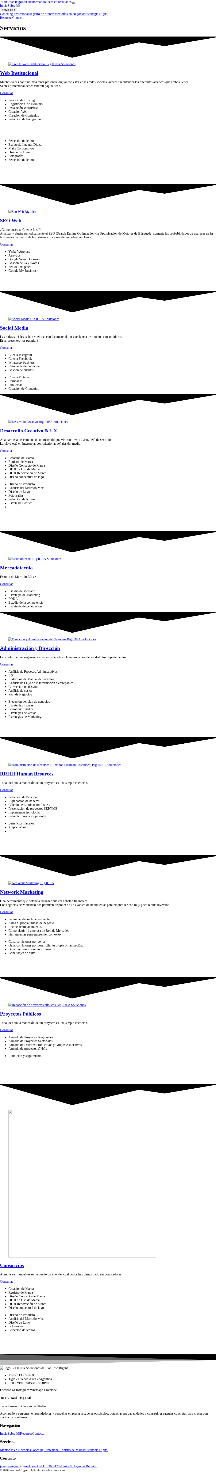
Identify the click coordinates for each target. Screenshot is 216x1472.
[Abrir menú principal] (73, 3)
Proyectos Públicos (20, 1014)
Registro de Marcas (41, 14)
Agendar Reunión (85, 1466)
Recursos (6, 17)
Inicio (4, 5)
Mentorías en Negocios (69, 14)
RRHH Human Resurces (26, 774)
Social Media (14, 328)
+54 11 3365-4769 (48, 1466)
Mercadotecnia (16, 567)
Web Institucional (19, 73)
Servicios (8, 9)
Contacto (18, 17)
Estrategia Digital (96, 14)
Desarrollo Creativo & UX (28, 430)
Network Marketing (21, 892)
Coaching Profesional (14, 14)
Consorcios (12, 1265)
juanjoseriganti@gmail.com (18, 1466)
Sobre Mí (14, 5)
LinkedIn (67, 1466)
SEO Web (10, 220)
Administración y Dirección (30, 648)
